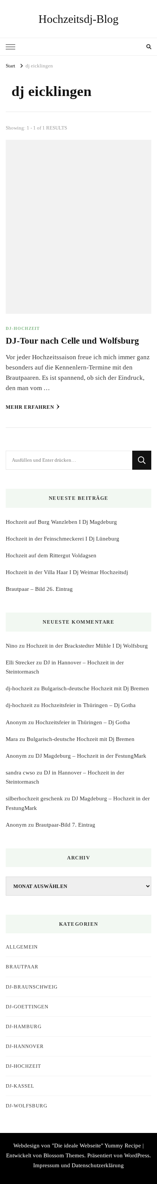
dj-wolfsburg (26, 1106)
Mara (12, 739)
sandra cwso (20, 773)
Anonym (16, 722)
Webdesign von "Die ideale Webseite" (58, 1145)
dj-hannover (25, 1046)
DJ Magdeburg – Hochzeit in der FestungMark (90, 756)
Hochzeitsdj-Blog (78, 19)
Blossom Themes (63, 1155)
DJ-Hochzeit (23, 328)
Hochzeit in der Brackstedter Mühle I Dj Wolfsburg (87, 646)
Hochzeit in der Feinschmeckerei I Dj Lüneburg (62, 539)
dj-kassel (20, 1086)
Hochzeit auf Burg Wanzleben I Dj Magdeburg (61, 522)
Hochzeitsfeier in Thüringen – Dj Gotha (88, 705)
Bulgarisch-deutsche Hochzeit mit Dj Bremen (95, 688)
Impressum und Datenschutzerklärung (78, 1165)
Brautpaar (22, 967)
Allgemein (22, 947)
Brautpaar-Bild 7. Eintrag (65, 825)
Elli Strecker (20, 662)
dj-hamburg (24, 1026)
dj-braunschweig (32, 987)
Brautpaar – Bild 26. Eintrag (39, 589)
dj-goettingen (27, 1007)
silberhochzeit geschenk (34, 798)
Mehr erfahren (30, 407)
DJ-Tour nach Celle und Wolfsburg (72, 341)
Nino (12, 646)
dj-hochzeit (19, 688)
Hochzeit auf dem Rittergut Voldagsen (51, 555)
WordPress (136, 1155)
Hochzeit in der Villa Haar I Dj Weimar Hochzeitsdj (67, 572)
